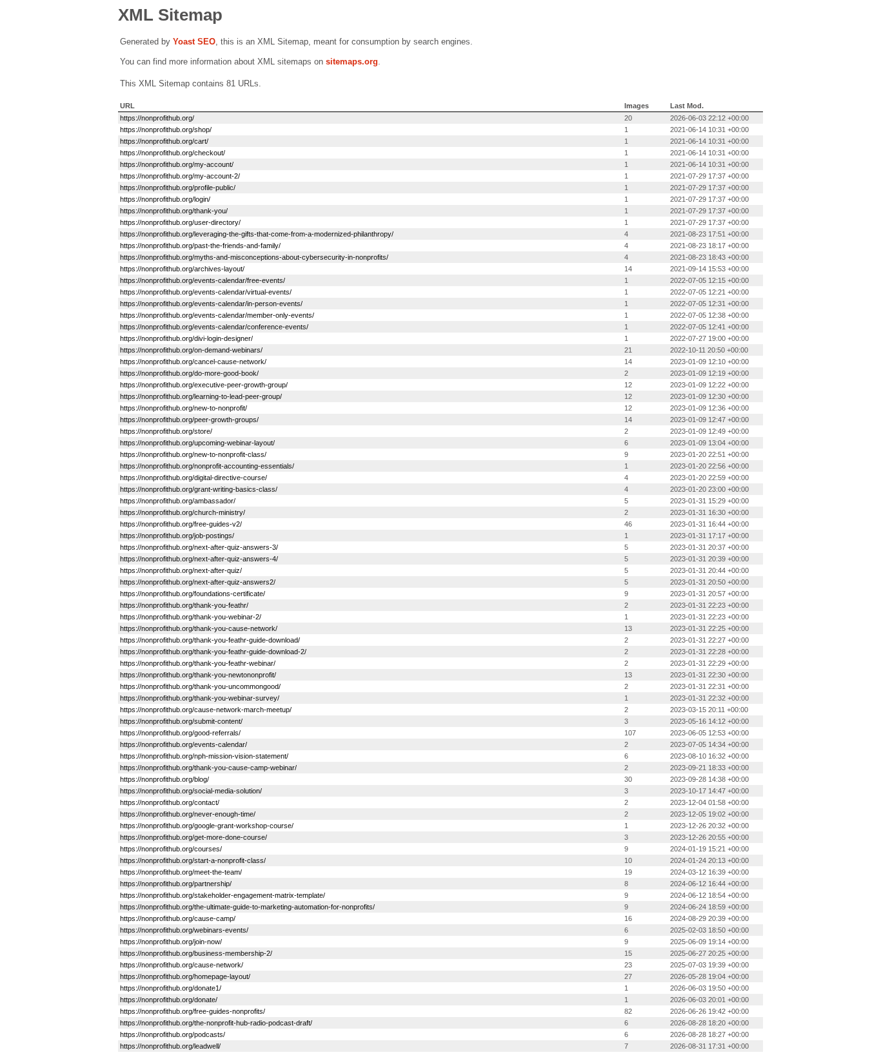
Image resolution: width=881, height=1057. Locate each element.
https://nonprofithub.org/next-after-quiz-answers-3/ (199, 547)
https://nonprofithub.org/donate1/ (170, 988)
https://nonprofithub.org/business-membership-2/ (196, 953)
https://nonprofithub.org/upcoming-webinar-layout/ (197, 443)
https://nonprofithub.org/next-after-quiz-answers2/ (197, 582)
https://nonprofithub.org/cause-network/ (181, 965)
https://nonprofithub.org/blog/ (164, 779)
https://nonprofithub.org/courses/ (171, 849)
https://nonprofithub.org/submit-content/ (181, 721)
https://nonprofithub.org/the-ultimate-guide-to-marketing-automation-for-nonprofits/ (247, 907)
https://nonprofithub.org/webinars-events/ (184, 930)
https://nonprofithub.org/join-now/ (171, 941)
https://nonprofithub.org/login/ (165, 199)
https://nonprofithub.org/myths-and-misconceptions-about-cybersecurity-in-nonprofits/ (254, 257)
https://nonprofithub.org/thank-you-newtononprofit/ (198, 675)
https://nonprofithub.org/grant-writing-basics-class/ (198, 489)
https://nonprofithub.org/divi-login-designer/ (186, 338)
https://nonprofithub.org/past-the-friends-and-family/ (200, 245)
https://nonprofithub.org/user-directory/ (180, 222)
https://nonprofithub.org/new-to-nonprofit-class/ (193, 454)
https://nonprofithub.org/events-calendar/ (183, 744)
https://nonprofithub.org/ (157, 118)
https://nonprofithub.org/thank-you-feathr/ (184, 605)
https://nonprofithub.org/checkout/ (172, 153)
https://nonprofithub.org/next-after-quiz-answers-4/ (199, 559)
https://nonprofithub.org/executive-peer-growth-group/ (204, 385)
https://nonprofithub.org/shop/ (166, 129)
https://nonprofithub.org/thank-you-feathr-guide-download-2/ (213, 651)
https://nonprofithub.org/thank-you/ (174, 211)
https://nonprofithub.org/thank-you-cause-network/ (198, 628)
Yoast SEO (194, 41)
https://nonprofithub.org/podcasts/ (172, 1034)
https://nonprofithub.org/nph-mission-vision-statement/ (204, 756)
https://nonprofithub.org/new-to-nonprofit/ (183, 408)
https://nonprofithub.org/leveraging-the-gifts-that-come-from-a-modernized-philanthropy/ (256, 234)
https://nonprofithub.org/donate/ (168, 1000)
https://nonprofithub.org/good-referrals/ (180, 733)
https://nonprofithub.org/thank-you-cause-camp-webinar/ (208, 767)
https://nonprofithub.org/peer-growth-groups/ (189, 419)
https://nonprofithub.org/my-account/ (176, 164)
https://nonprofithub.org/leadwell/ (170, 1046)
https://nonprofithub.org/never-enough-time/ (187, 814)
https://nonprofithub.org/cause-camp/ (177, 918)
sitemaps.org (352, 61)
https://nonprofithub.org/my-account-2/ (180, 176)
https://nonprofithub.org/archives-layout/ (182, 269)
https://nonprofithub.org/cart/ (164, 141)
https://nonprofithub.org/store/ (166, 431)
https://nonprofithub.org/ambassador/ (177, 501)
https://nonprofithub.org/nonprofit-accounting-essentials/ (207, 466)
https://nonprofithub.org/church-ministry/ (182, 512)
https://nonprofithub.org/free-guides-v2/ (181, 524)
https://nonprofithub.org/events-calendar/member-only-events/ (217, 315)
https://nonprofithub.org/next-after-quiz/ (181, 570)
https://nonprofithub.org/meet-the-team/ (181, 872)
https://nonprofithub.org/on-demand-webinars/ (191, 350)
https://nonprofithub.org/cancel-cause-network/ (193, 361)
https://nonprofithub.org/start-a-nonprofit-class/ (193, 860)
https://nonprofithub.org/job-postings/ (177, 535)
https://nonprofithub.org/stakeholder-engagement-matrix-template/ (222, 895)
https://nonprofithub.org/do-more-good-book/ (189, 373)
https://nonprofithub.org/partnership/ (176, 883)
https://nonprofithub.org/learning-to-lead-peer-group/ (201, 396)
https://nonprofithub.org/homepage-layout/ (185, 976)
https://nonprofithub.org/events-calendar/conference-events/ (214, 327)
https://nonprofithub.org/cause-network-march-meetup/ (206, 709)
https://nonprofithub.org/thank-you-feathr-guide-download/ (210, 640)
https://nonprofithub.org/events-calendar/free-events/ (202, 280)
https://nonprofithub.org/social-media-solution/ (191, 791)
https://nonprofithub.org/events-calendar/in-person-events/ (211, 303)
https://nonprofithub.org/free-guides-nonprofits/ (192, 1011)
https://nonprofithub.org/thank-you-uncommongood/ (200, 686)
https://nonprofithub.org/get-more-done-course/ (193, 837)
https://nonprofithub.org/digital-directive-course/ (193, 477)
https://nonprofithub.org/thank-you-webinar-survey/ (199, 698)
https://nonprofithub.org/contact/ (169, 802)
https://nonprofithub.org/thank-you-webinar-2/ (190, 617)
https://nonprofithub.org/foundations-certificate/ (192, 593)
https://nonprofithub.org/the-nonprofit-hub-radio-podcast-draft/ (216, 1023)
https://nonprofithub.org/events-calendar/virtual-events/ (206, 292)
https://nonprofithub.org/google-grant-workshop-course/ (206, 825)
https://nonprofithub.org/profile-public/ (177, 187)
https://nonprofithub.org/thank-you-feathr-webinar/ (197, 663)
